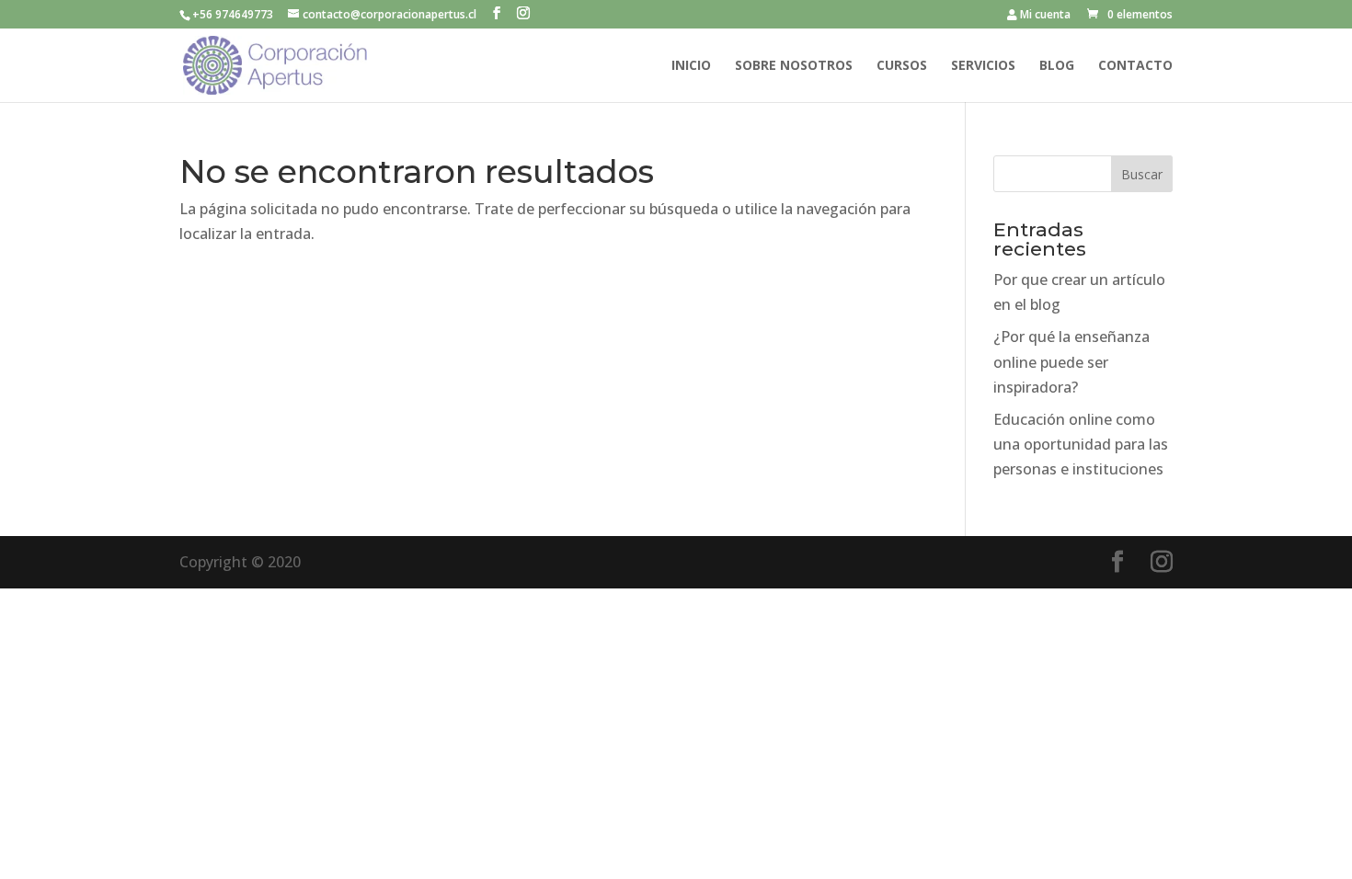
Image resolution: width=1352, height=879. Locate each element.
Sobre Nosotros (794, 66)
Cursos (902, 66)
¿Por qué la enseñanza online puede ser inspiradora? (1071, 361)
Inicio (691, 66)
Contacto (1135, 66)
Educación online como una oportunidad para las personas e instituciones (1080, 444)
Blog (1056, 66)
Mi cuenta (1044, 15)
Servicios (983, 66)
